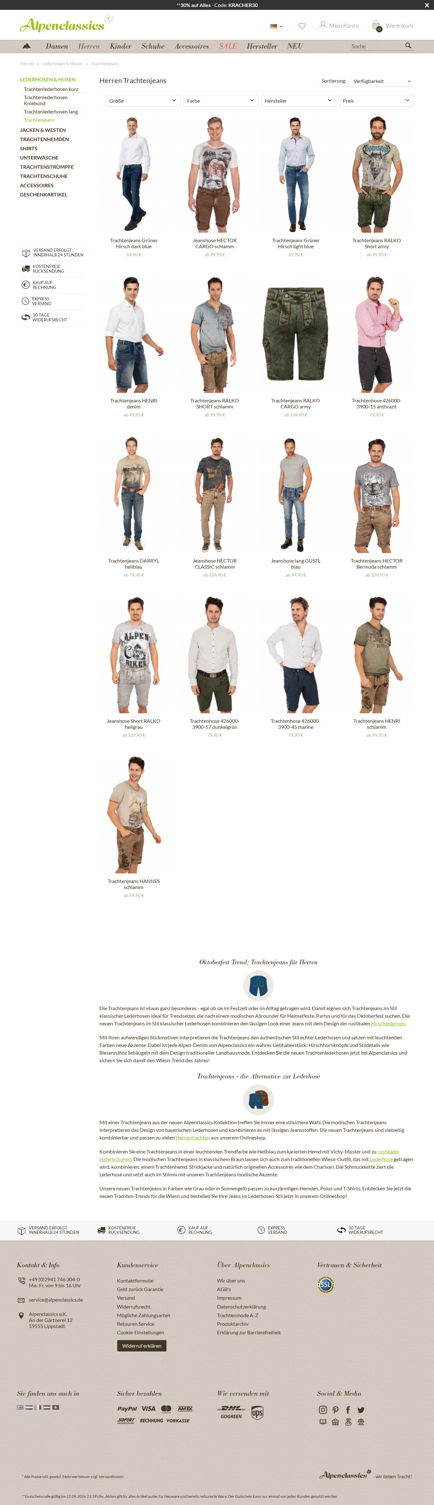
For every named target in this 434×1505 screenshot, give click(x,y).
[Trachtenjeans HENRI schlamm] (376, 655)
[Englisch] (20, 1407)
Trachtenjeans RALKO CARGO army (295, 403)
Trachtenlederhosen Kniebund (46, 100)
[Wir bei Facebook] (348, 1410)
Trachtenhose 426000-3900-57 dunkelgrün (215, 724)
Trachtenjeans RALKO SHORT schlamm (214, 403)
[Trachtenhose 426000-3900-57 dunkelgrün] (214, 655)
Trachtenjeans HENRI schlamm (376, 724)
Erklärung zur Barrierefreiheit (249, 1332)
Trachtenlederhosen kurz (51, 89)
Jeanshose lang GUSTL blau (296, 564)
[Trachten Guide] (348, 1422)
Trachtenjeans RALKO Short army (376, 243)
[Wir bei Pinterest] (335, 1410)
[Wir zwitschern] (360, 1410)
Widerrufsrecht (134, 1306)
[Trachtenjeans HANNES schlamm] (133, 815)
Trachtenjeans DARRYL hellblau (133, 564)
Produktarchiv (232, 1324)
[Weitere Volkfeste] (360, 1422)
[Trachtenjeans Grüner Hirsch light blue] (295, 174)
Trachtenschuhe (44, 176)
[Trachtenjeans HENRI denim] (133, 334)
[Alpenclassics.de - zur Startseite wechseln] (78, 22)
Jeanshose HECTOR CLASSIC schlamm (215, 564)
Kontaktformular (135, 1280)
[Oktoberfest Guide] (335, 1422)
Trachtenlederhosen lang (51, 111)
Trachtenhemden (44, 139)
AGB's (224, 1289)
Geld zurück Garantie (140, 1289)
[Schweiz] (55, 1407)
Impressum (229, 1298)
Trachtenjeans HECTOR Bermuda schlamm (377, 564)
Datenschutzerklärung (241, 1306)
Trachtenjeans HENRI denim (133, 403)
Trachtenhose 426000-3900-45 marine (296, 724)
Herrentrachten (193, 1137)
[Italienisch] (38, 1407)
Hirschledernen (388, 1023)
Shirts (28, 148)
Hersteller (276, 101)
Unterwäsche (39, 157)
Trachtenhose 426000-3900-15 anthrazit (377, 403)
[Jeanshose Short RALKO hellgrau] (133, 655)
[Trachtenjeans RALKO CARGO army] (295, 334)
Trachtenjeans (39, 120)
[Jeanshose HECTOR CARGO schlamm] (214, 174)
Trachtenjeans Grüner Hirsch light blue (296, 243)
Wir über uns (231, 1280)
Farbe (193, 101)
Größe (116, 101)
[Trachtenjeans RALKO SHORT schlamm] (214, 334)
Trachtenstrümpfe (47, 167)
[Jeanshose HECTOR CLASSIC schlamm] (214, 494)
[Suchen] (411, 46)
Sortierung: (334, 81)
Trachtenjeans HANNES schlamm (134, 884)
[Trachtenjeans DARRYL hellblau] (133, 494)
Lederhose (381, 1159)
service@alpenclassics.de (56, 1299)
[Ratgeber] (322, 1422)
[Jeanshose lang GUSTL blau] (295, 494)
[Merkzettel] (302, 26)
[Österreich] (47, 1407)
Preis (348, 101)
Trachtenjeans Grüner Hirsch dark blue (134, 243)
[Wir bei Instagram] (322, 1410)
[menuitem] (382, 45)
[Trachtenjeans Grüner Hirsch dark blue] (133, 174)
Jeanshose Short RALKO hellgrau (133, 724)
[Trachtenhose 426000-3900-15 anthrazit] (376, 334)
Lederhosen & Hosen (48, 79)
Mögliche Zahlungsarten (143, 1315)
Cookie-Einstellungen (140, 1332)
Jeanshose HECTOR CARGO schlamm (215, 243)
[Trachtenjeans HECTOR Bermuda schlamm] (376, 494)
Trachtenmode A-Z (237, 1315)
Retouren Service (135, 1324)
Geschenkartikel (43, 194)
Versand (126, 1298)
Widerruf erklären (141, 1346)
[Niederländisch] (29, 1407)
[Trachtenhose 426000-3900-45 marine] (295, 655)
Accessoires (37, 185)
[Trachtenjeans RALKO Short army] (376, 174)
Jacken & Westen (43, 130)
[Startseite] (29, 45)
